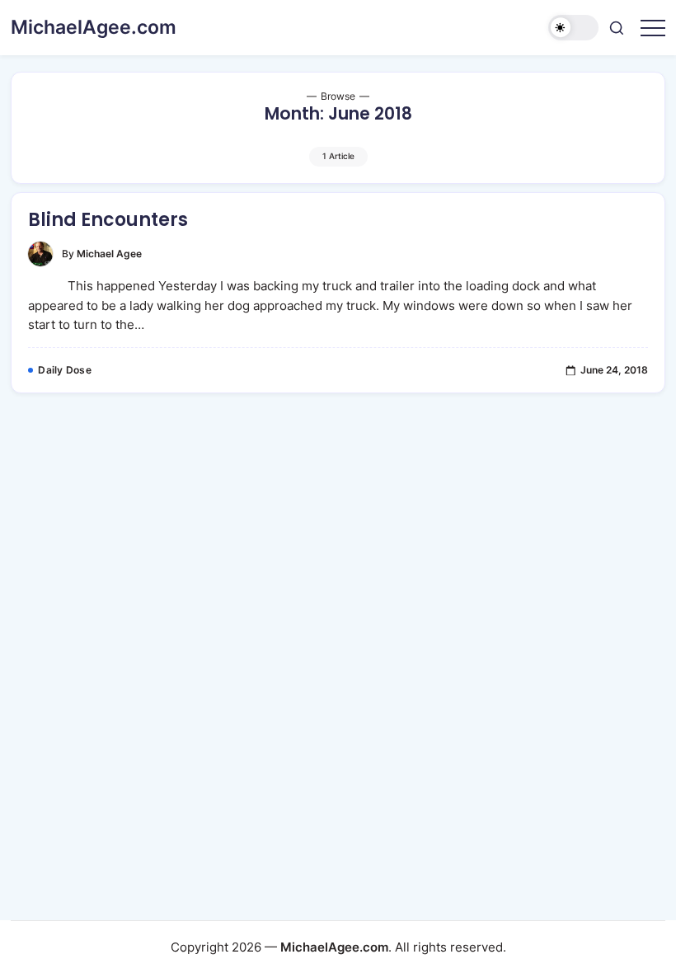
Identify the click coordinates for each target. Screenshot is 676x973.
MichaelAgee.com (93, 27)
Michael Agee (109, 254)
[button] (573, 27)
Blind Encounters (108, 220)
